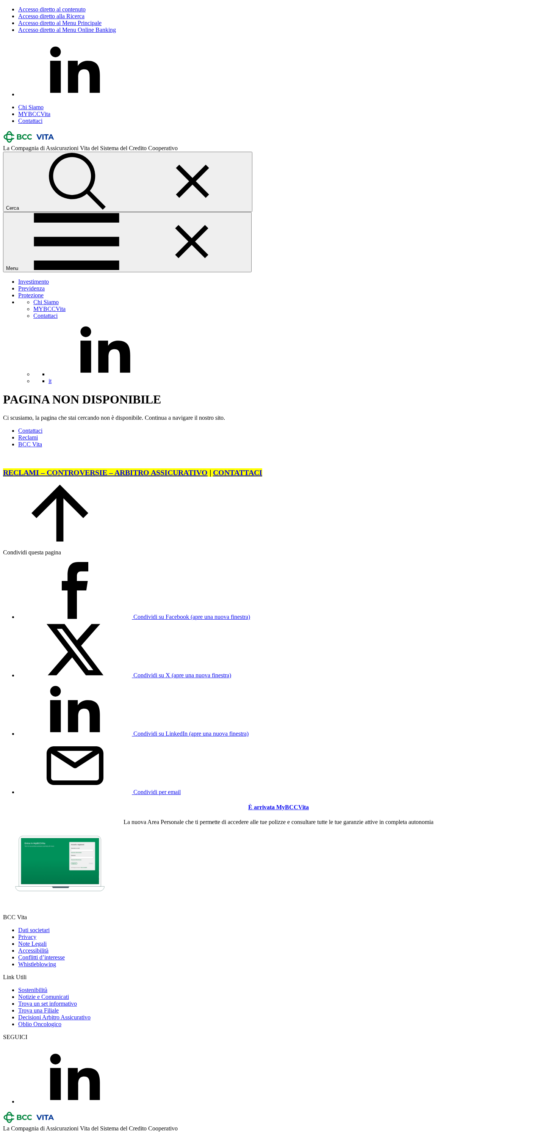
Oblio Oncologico (39, 1024)
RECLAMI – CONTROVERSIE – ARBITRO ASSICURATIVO (105, 472)
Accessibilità (33, 950)
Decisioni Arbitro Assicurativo (54, 1017)
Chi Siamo (31, 107)
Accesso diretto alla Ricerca (51, 16)
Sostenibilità (32, 990)
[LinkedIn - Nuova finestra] (75, 94)
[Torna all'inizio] (60, 539)
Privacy (27, 937)
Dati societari (34, 930)
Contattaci (30, 121)
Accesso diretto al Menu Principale (60, 23)
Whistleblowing (37, 964)
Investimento (33, 281)
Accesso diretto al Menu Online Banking (67, 30)
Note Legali (32, 943)
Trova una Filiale (38, 1010)
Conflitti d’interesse (41, 957)
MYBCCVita (34, 114)
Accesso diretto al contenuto (52, 9)
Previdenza (31, 288)
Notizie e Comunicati (43, 997)
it (50, 381)
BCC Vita (30, 444)
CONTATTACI (237, 472)
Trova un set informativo (47, 1003)
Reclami (28, 437)
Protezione (31, 295)
